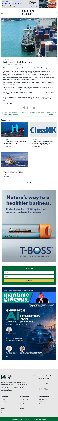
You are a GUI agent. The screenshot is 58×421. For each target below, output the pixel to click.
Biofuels (34, 139)
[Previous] (28, 182)
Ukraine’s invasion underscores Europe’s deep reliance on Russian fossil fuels (15, 113)
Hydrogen (5, 139)
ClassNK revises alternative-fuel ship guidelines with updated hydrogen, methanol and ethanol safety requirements (42, 144)
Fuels (8, 59)
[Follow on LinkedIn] (45, 389)
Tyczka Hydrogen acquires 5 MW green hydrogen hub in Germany (14, 142)
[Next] (30, 182)
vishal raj (19, 64)
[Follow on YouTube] (47, 389)
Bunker (4, 59)
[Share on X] (31, 107)
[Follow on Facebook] (39, 389)
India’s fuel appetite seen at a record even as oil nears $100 (42, 113)
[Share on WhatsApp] (24, 107)
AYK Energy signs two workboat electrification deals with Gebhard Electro (13, 172)
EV (3, 169)
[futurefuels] (29, 13)
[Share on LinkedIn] (34, 107)
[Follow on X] (42, 389)
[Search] (56, 13)
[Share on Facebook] (27, 107)
